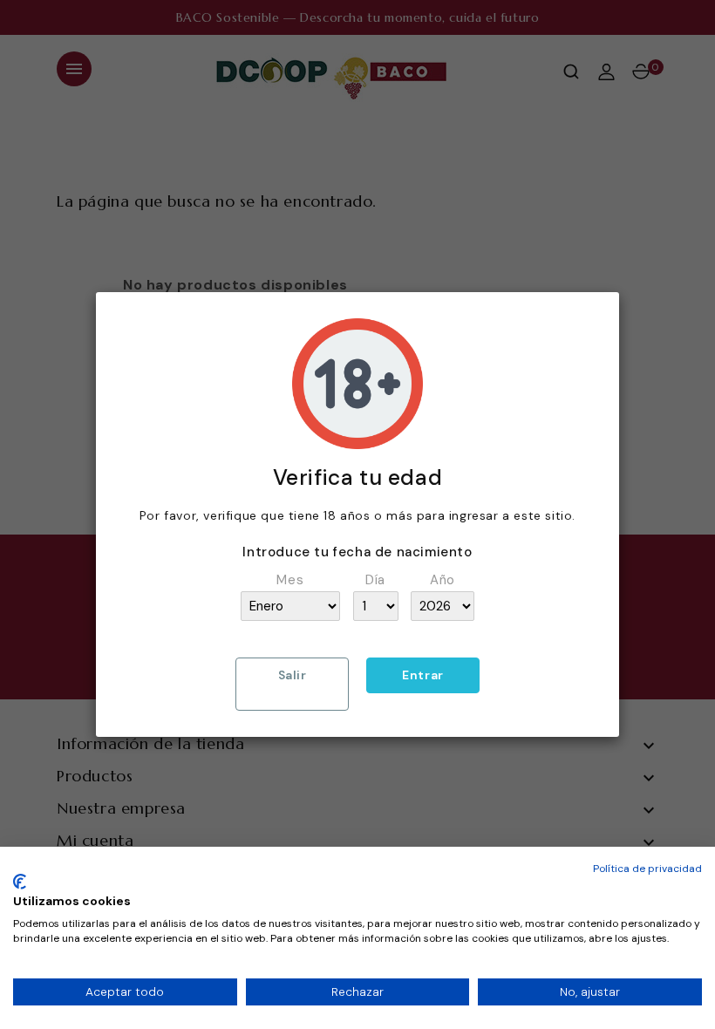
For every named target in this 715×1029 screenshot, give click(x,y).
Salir (292, 675)
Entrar (423, 675)
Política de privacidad (647, 869)
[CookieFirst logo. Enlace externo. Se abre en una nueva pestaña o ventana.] (19, 881)
